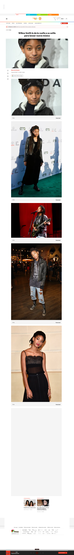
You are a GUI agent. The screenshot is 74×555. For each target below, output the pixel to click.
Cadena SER (45, 530)
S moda (44, 533)
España (62, 18)
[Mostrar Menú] (7, 18)
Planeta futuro (51, 531)
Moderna (29, 533)
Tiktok (33, 516)
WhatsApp (8, 76)
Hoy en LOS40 (30, 23)
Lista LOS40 (8, 23)
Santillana (35, 530)
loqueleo (48, 533)
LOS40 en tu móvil (50, 527)
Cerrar (67, 26)
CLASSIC (28, 14)
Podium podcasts (34, 533)
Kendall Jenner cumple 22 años (30, 507)
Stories (43, 516)
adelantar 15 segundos (40, 553)
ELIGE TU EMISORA (62, 552)
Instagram (30, 516)
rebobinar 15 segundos (33, 553)
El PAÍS (24, 530)
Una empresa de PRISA (15, 531)
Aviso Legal (15, 527)
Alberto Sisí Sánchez (15, 70)
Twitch (41, 516)
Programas (20, 23)
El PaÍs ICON (39, 533)
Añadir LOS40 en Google (18, 75)
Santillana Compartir (40, 530)
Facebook (8, 71)
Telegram (8, 79)
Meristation (53, 533)
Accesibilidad (21, 527)
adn (52, 530)
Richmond (24, 533)
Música (13, 23)
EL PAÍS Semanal (47, 531)
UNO (32, 531)
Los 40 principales (30, 530)
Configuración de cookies (42, 527)
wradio (35, 531)
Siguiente (43, 553)
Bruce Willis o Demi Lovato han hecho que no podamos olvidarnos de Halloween (43, 508)
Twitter (8, 73)
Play (37, 552)
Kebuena (55, 531)
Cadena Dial (43, 531)
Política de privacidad (27, 527)
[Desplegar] (37, 549)
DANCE (39, 14)
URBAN (50, 14)
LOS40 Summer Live (38, 23)
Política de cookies (34, 527)
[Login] (67, 19)
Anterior (31, 553)
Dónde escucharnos (57, 527)
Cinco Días (39, 531)
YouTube (35, 516)
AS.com (48, 530)
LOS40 (17, 14)
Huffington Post (26, 531)
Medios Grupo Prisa (15, 533)
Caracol (56, 530)
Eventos (25, 23)
